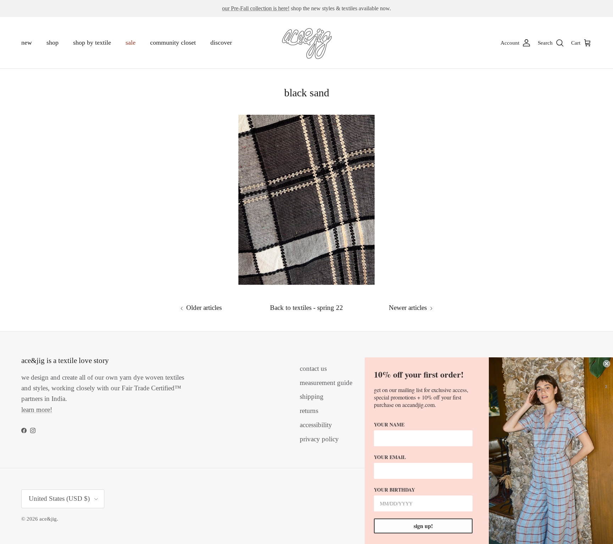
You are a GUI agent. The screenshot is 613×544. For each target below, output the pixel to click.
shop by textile (92, 42)
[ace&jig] (306, 43)
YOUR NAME (389, 424)
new (26, 42)
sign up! (423, 526)
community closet (173, 42)
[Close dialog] (606, 363)
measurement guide (326, 382)
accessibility (316, 425)
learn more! (36, 409)
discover (221, 42)
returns (309, 410)
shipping (312, 396)
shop (52, 42)
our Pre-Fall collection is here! (255, 8)
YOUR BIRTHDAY (394, 489)
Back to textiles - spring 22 (306, 307)
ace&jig (48, 519)
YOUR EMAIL (390, 457)
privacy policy (319, 439)
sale (131, 42)
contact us (313, 368)
